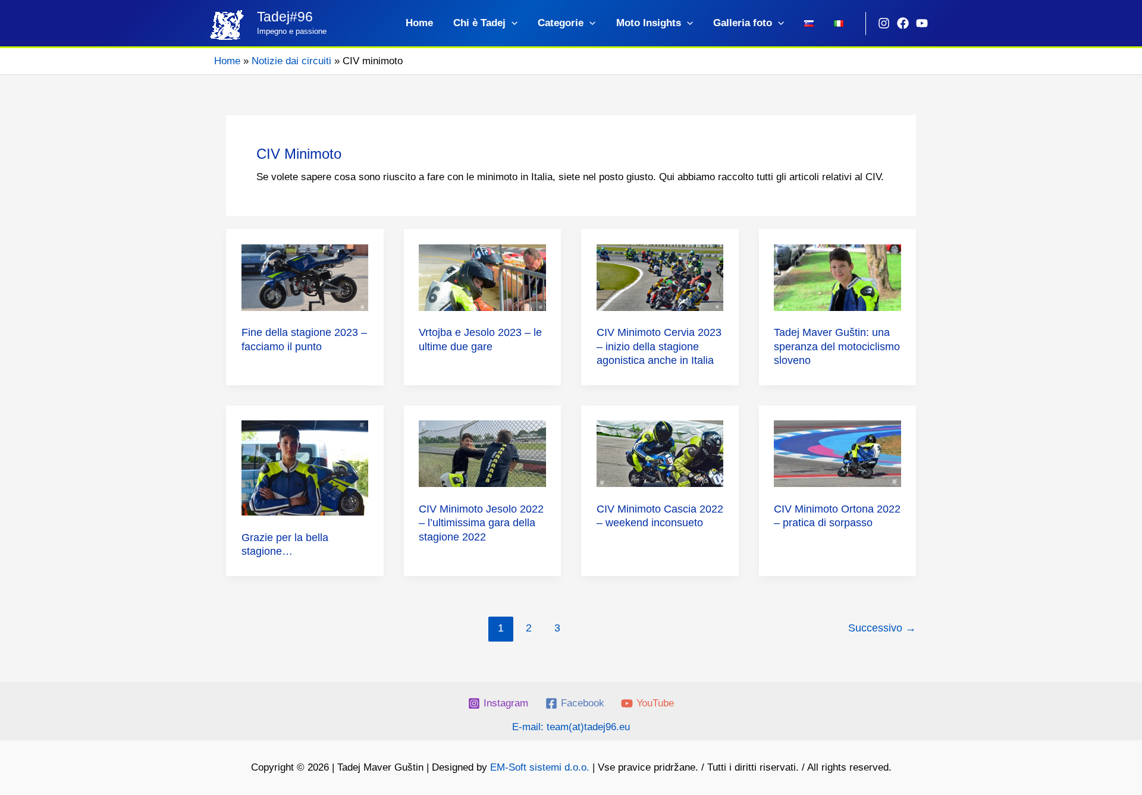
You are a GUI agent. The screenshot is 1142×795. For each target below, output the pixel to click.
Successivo (882, 628)
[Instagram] (884, 23)
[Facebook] (903, 23)
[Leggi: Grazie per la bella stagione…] (305, 467)
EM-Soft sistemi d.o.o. (539, 767)
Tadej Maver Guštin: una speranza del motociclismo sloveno (837, 346)
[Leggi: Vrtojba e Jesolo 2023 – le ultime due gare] (482, 276)
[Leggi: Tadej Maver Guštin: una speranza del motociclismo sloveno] (837, 276)
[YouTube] (922, 23)
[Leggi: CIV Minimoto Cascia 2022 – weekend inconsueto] (660, 453)
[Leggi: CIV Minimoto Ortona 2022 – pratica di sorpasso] (837, 453)
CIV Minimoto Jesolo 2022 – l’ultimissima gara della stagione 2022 (481, 523)
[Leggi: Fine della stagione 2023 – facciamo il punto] (305, 276)
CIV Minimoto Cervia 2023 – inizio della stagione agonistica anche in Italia (659, 346)
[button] (511, 23)
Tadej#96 (285, 16)
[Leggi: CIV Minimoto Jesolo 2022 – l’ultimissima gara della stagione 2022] (482, 453)
